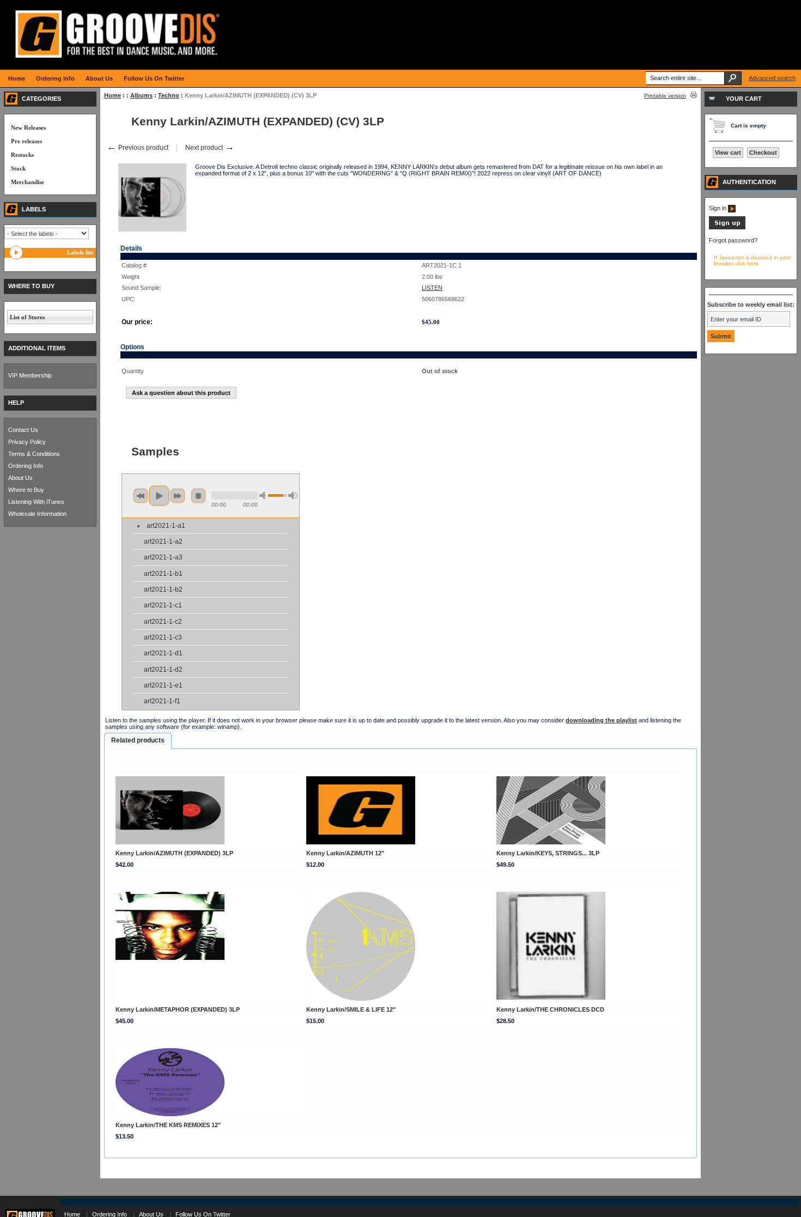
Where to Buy (26, 489)
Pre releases (26, 141)
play (159, 496)
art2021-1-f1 (162, 701)
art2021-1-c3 (163, 637)
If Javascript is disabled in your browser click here (752, 260)
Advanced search (772, 78)
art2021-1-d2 (163, 669)
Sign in (718, 208)
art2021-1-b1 (163, 573)
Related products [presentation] (138, 740)
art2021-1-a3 (163, 557)
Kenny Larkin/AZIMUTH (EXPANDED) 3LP (174, 853)
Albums (141, 95)
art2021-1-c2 (163, 621)
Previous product (137, 147)
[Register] (727, 227)
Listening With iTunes (36, 501)
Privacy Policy (27, 442)
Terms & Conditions (34, 454)
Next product (209, 147)
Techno (168, 95)
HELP (16, 402)
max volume (293, 495)
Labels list (80, 252)
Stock (18, 168)
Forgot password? (733, 240)
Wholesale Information (37, 513)
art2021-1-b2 (163, 589)
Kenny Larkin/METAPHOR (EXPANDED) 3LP (178, 1009)
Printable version (665, 96)
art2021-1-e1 (163, 685)
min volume (264, 495)
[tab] (138, 741)
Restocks (22, 154)
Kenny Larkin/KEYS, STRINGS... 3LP (547, 853)
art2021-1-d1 (163, 653)
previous (140, 495)
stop (198, 495)
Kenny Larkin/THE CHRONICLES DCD (550, 1009)
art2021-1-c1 (163, 605)
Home (112, 95)
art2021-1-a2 (163, 541)
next (177, 495)
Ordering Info (25, 466)
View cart (728, 152)
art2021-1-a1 (166, 526)
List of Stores (27, 317)
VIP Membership (30, 375)
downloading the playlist (601, 720)
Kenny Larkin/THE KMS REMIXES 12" (168, 1125)
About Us (20, 477)
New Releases (28, 127)
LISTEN (432, 287)
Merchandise (27, 182)
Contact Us (23, 430)
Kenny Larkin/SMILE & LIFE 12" (351, 1009)
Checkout (763, 152)
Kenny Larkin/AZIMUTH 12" (345, 853)
